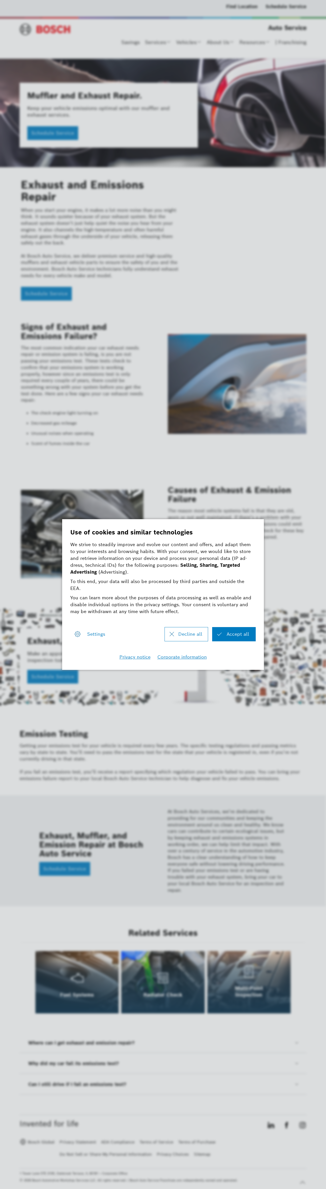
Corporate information (182, 657)
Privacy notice (135, 657)
